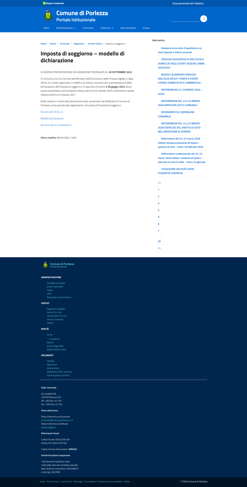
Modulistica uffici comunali (59, 371)
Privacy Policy (53, 481)
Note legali (78, 481)
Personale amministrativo (59, 297)
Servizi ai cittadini (55, 319)
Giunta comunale (55, 286)
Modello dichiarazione (52, 118)
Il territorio (88, 28)
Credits (126, 481)
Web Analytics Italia (56, 349)
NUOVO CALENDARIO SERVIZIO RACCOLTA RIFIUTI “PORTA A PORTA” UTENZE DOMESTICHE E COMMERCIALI (179, 79)
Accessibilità (89, 481)
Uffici (49, 293)
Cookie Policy (66, 481)
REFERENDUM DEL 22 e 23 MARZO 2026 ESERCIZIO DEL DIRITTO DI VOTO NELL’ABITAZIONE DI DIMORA (179, 127)
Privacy (146, 28)
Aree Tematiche (128, 28)
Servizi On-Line (54, 312)
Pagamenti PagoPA (56, 309)
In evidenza (54, 339)
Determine (52, 364)
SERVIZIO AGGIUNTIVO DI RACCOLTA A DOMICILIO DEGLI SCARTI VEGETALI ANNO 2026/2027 (181, 63)
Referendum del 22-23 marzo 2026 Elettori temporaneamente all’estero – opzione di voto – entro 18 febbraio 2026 (180, 143)
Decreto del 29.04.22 (52, 112)
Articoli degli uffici (55, 346)
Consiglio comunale (56, 283)
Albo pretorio (53, 368)
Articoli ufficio (95, 43)
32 (159, 241)
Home (46, 28)
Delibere (51, 361)
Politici (50, 290)
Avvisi (49, 334)
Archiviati (65, 43)
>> (159, 247)
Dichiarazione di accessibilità (109, 481)
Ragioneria (79, 43)
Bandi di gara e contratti (58, 375)
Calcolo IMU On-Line (57, 316)
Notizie (50, 342)
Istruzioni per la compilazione (56, 125)
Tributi (53, 43)
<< (159, 182)
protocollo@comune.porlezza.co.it (57, 420)
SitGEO (50, 323)
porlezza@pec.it (48, 427)
